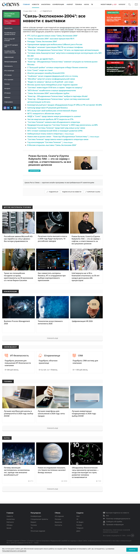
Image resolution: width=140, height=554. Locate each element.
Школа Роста (8, 28)
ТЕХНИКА (78, 4)
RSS (107, 516)
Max (78, 516)
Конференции (36, 516)
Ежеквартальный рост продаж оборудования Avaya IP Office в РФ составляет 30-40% (64, 105)
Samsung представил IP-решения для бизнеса (47, 108)
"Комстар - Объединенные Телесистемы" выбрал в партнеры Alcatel (57, 96)
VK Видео (79, 522)
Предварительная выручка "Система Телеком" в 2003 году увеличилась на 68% (62, 125)
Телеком (7, 84)
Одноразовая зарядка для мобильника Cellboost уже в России (54, 44)
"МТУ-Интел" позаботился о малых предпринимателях (51, 90)
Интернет (7, 88)
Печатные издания (38, 531)
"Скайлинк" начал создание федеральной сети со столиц (52, 76)
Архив (9, 528)
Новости (10, 516)
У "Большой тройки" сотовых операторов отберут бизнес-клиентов (57, 67)
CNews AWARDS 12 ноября (9, 22)
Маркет (33, 522)
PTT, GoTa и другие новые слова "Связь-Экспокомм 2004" (52, 35)
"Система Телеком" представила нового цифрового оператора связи (57, 139)
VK (77, 519)
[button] (129, 4)
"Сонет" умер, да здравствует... (40, 59)
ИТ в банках (8, 75)
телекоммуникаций (30, 29)
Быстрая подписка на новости (117, 513)
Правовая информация (115, 524)
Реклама (58, 519)
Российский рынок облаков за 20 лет (10, 33)
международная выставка (69, 27)
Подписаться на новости (71, 192)
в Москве (32, 27)
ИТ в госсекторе (9, 70)
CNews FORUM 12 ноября (9, 15)
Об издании (59, 516)
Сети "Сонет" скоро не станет (40, 70)
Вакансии (58, 522)
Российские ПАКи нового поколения (10, 51)
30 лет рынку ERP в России (9, 39)
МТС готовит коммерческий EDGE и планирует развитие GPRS (54, 131)
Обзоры (9, 525)
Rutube (79, 525)
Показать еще (52, 338)
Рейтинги (7, 97)
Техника (34, 525)
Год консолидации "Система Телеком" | (50, 142)
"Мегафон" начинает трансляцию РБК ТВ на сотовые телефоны (55, 47)
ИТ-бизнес (7, 93)
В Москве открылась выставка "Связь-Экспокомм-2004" (52, 145)
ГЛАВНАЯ (26, 4)
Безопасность (8, 66)
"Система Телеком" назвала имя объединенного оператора (53, 122)
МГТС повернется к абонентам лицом (44, 113)
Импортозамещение (10, 61)
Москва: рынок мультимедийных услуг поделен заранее (52, 84)
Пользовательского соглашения (14, 551)
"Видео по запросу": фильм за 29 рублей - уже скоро (50, 82)
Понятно (132, 550)
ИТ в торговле (8, 79)
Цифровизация (8, 57)
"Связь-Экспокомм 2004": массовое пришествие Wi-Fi (50, 38)
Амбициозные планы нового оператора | (50, 133)
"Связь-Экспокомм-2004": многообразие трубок (48, 93)
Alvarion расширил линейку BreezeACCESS (46, 73)
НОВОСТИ (35, 4)
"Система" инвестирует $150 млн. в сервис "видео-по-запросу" (55, 87)
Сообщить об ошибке (114, 521)
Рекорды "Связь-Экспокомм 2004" (42, 41)
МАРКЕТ (70, 4)
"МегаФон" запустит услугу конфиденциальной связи (51, 79)
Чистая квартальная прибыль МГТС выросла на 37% (50, 119)
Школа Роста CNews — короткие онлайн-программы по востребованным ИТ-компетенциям (59, 183)
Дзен (78, 531)
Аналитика (45, 4)
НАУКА (86, 4)
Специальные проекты (39, 519)
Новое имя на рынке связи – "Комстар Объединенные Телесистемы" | (63, 136)
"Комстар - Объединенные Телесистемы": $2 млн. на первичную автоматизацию (63, 50)
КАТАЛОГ (122, 4)
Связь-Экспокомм (66, 29)
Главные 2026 (11, 45)
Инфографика (8, 102)
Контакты (58, 525)
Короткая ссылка (93, 192)
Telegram (79, 528)
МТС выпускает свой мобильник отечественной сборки (52, 110)
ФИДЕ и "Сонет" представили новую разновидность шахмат (54, 116)
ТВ (92, 4)
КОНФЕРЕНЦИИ (58, 4)
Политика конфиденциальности (118, 519)
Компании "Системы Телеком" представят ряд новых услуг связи (56, 128)
